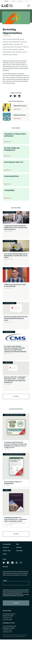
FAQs (17, 544)
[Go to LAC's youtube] (21, 563)
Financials (19, 547)
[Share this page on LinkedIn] (19, 96)
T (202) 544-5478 (7, 630)
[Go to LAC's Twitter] (4, 563)
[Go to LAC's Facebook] (8, 563)
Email (5, 580)
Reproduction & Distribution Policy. (17, 636)
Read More (7, 141)
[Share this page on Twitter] (11, 96)
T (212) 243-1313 (7, 617)
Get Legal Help (7, 544)
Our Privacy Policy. (20, 595)
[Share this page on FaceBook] (15, 96)
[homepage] (8, 5)
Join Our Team (6, 550)
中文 (26, 1)
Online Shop (19, 550)
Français (20, 1)
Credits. (7, 636)
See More (16, 396)
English (6, 1)
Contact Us (6, 547)
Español (13, 1)
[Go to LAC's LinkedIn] (12, 563)
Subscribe (16, 602)
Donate (5, 554)
